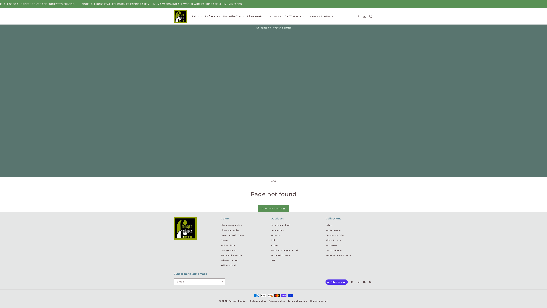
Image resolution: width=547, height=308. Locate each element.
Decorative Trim (335, 235)
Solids (274, 240)
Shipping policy (319, 301)
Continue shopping (273, 208)
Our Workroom (334, 250)
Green (224, 240)
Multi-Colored (228, 245)
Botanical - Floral (280, 225)
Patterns (275, 235)
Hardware (331, 245)
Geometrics (277, 230)
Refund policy (258, 301)
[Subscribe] (222, 281)
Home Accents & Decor (339, 255)
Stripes (275, 245)
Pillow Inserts (333, 240)
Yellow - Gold (228, 265)
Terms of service (297, 301)
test (273, 260)
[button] (197, 16)
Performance (333, 230)
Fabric (329, 225)
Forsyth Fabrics (238, 301)
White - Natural (229, 260)
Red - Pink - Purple (231, 255)
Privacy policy (277, 301)
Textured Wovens (280, 255)
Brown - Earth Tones (232, 235)
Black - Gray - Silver (232, 225)
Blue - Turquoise (230, 230)
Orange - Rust (228, 250)
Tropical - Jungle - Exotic (285, 250)
